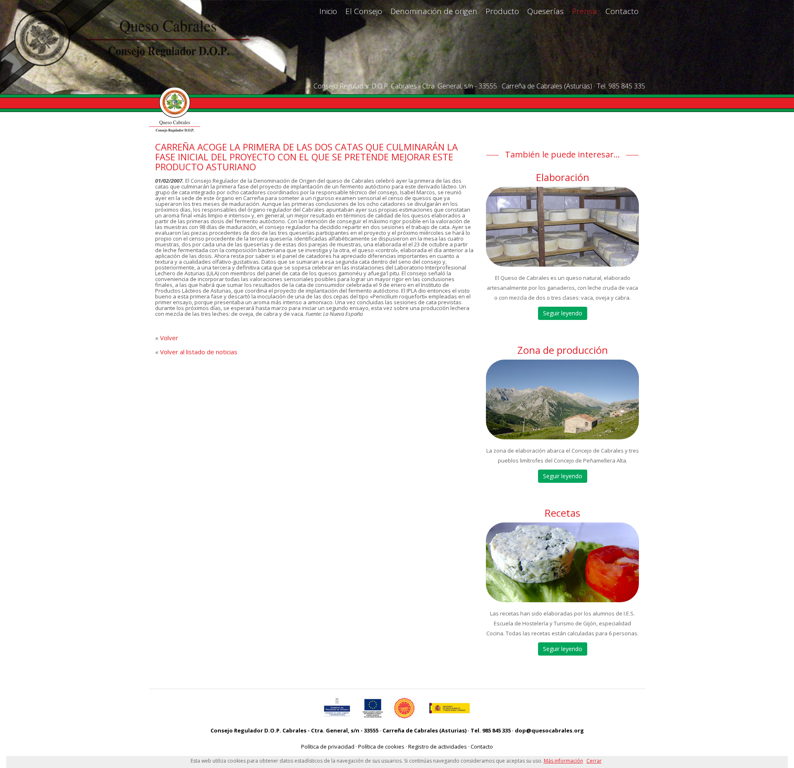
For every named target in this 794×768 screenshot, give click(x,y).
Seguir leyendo (562, 313)
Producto (502, 11)
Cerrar (594, 760)
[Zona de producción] (562, 399)
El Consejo (363, 11)
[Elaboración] (562, 227)
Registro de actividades (437, 746)
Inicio (328, 11)
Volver (169, 338)
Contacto (622, 11)
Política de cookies (381, 746)
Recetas (562, 513)
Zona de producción (562, 350)
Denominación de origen (433, 11)
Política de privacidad (327, 746)
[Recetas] (562, 562)
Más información (563, 760)
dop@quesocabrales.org (549, 730)
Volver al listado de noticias (198, 352)
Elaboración (562, 177)
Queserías (545, 11)
